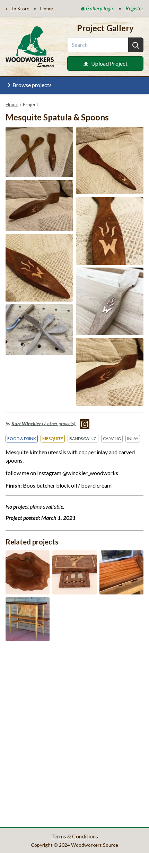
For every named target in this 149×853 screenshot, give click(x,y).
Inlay (132, 438)
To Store (19, 8)
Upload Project (109, 63)
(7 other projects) (43, 423)
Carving (112, 438)
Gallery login (100, 8)
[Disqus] (74, 733)
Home (12, 104)
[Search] (135, 44)
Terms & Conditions (74, 836)
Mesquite (52, 438)
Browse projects (32, 85)
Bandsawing (83, 438)
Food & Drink (21, 438)
